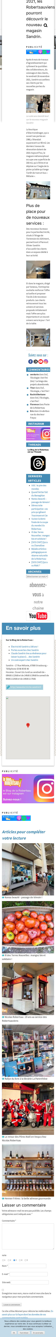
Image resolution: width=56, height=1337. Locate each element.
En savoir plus (38, 1333)
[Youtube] (40, 361)
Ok (14, 1333)
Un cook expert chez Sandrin (24, 660)
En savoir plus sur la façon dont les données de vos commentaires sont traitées (27, 1314)
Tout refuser (24, 1333)
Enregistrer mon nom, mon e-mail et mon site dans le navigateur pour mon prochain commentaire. (26, 1295)
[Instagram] (45, 361)
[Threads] (35, 361)
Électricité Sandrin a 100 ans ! (24, 646)
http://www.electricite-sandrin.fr (25, 687)
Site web (6, 1282)
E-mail (5, 1274)
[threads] (38, 459)
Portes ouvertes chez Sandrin (25, 650)
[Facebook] (30, 361)
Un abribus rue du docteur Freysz (39, 414)
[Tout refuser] (52, 1327)
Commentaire (9, 1220)
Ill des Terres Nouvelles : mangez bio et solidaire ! (40, 535)
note (4, 1255)
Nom (5, 1265)
